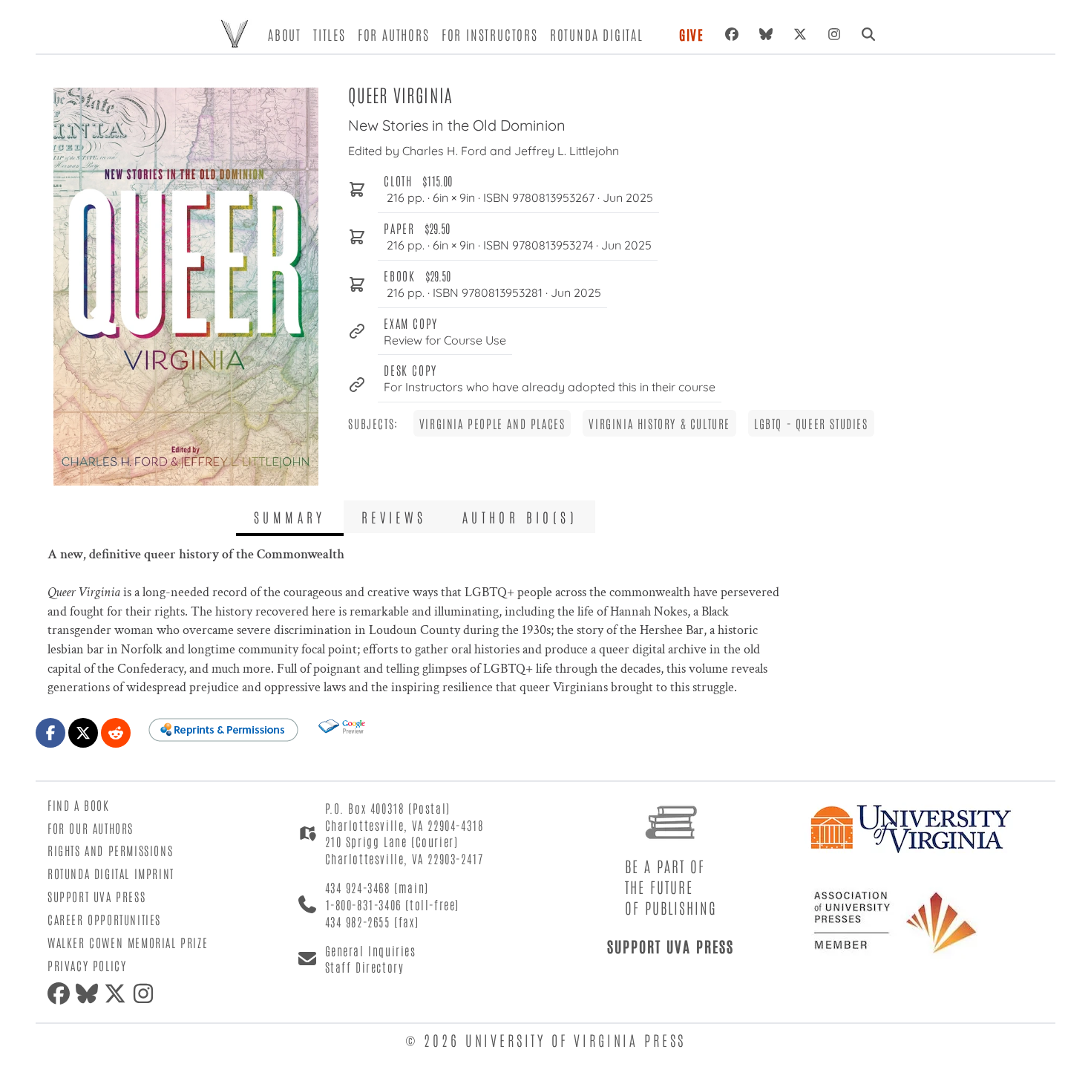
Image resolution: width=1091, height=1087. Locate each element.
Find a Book (78, 804)
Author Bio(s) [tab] (519, 517)
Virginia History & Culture (659, 423)
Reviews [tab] (394, 517)
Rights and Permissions (110, 850)
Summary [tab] (290, 517)
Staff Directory (364, 966)
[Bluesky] (766, 34)
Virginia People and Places (492, 423)
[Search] (868, 34)
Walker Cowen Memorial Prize (127, 942)
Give (691, 34)
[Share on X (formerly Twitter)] (83, 733)
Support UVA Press (96, 896)
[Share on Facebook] (50, 733)
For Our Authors (90, 827)
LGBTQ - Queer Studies (811, 423)
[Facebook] (731, 34)
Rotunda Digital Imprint (110, 873)
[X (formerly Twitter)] (800, 34)
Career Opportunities (104, 919)
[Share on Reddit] (116, 733)
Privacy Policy (86, 965)
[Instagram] (834, 34)
